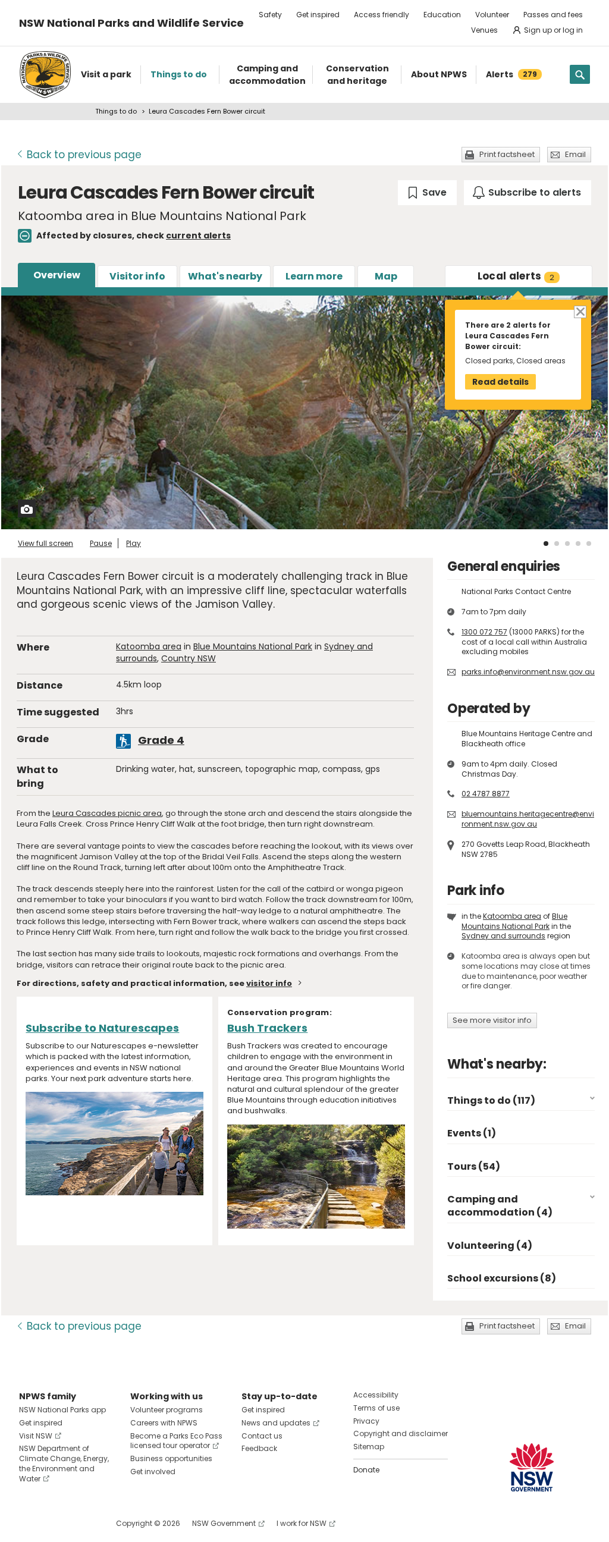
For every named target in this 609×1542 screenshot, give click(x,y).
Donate (366, 1470)
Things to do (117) (491, 1100)
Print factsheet (507, 154)
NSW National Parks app (62, 1410)
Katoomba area (148, 646)
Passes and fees (553, 15)
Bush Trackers (267, 1027)
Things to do (116, 111)
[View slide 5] (588, 543)
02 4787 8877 (486, 794)
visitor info (269, 983)
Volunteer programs (166, 1410)
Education (442, 15)
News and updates (275, 1423)
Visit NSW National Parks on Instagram (56, 1523)
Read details (500, 382)
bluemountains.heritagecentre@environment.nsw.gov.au (528, 819)
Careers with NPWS (163, 1423)
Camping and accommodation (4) (500, 1205)
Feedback (259, 1448)
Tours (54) (473, 1166)
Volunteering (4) (489, 1245)
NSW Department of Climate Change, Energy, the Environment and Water (64, 1463)
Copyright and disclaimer (400, 1433)
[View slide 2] (556, 543)
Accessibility (375, 1395)
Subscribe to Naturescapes (102, 1027)
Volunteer (492, 15)
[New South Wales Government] (532, 1467)
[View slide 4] (578, 543)
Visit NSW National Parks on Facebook (30, 1523)
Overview (56, 275)
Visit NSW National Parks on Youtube (81, 1523)
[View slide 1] (546, 543)
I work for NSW (302, 1523)
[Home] (45, 74)
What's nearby (225, 276)
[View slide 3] (567, 543)
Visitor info (137, 276)
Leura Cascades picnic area (107, 813)
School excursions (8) (501, 1278)
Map (386, 276)
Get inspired (318, 15)
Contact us (261, 1436)
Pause (101, 543)
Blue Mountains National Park (252, 646)
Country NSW (188, 658)
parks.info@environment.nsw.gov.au (528, 672)
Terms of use (376, 1408)
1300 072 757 (484, 632)
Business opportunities (171, 1458)
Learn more (314, 276)
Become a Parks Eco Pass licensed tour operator (176, 1441)
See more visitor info (492, 1020)
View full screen (45, 543)
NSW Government (224, 1523)
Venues (484, 30)
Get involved (152, 1471)
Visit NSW (35, 1436)
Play (133, 543)
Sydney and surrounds (503, 936)
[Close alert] (579, 311)
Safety (270, 15)
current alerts (198, 235)
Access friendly (381, 15)
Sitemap (368, 1446)
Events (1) (471, 1133)
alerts (516, 276)
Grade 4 (161, 740)
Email (575, 154)
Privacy (366, 1421)
